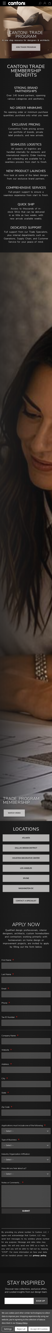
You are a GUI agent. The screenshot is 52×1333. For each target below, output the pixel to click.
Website (5, 1050)
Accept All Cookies (39, 1329)
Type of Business (9, 1139)
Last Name (6, 974)
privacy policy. (40, 1255)
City (3, 1078)
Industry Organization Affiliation (16, 1154)
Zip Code (5, 1107)
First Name (6, 960)
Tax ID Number (8, 1017)
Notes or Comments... (11, 1182)
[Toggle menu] (4, 3)
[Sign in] (44, 3)
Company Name (9, 1035)
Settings (8, 1329)
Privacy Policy (21, 1323)
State (4, 1092)
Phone (4, 1003)
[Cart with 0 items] (49, 4)
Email (4, 988)
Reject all (21, 1329)
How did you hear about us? (14, 1168)
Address (5, 1064)
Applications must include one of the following (22, 1125)
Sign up (40, 1301)
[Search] (40, 4)
